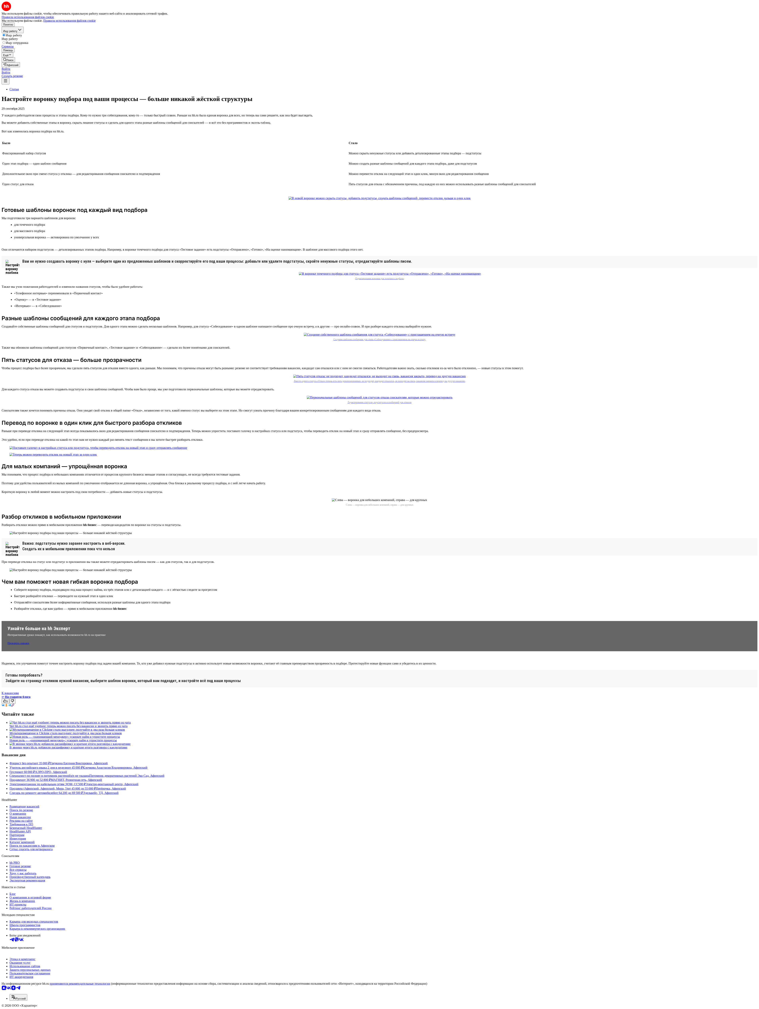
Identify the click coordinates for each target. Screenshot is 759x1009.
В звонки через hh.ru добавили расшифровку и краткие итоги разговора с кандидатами (68, 747)
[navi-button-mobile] (5, 81)
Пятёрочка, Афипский (111, 788)
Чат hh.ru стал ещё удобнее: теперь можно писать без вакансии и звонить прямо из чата (68, 726)
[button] (6, 69)
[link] (8, 59)
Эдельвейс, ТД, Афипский (101, 793)
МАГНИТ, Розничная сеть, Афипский (76, 780)
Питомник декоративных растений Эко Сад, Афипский (126, 775)
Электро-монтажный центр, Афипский (112, 784)
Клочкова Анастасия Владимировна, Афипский (115, 767)
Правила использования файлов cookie (69, 20)
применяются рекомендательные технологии (80, 983)
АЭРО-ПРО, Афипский (51, 772)
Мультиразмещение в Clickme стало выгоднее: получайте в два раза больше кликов (65, 733)
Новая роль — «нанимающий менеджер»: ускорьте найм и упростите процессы (63, 740)
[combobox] (18, 997)
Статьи (14, 89)
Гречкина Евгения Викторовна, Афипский (79, 763)
